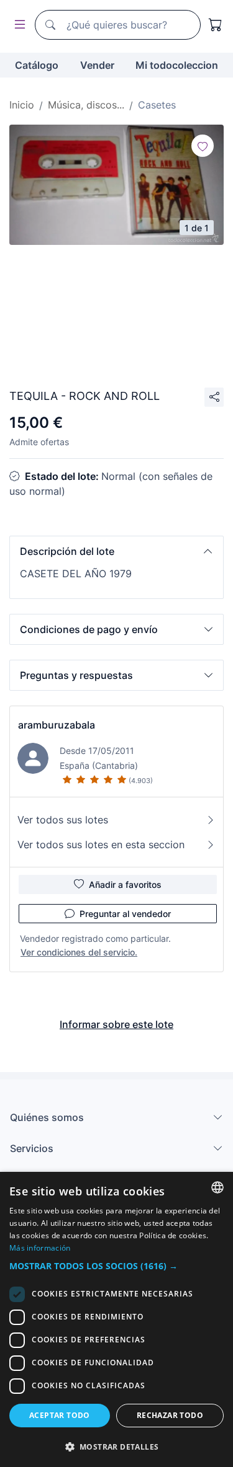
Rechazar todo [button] (170, 1415)
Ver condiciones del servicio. (79, 952)
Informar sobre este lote (116, 1024)
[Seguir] (202, 146)
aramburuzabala (56, 725)
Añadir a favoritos (125, 884)
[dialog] (116, 1319)
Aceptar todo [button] (59, 1415)
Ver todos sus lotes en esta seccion (101, 844)
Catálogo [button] (36, 65)
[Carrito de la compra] (215, 25)
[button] (116, 551)
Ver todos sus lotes (62, 819)
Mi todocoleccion (176, 65)
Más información (40, 1248)
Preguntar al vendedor (125, 913)
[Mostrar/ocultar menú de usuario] (17, 25)
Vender (97, 65)
